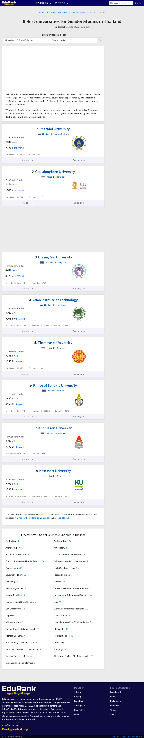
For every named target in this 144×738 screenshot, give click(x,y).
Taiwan (113, 710)
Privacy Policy (135, 736)
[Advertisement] (26, 70)
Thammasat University (53, 343)
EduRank (85, 26)
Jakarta (77, 692)
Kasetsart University (53, 471)
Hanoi (77, 714)
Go (100, 40)
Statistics (26, 160)
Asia (91, 12)
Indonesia (114, 705)
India (112, 696)
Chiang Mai (46, 517)
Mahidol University (53, 129)
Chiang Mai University (53, 257)
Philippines (115, 701)
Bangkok (35, 517)
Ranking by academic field (53, 34)
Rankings (77, 160)
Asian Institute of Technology (53, 300)
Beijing (77, 696)
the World (19, 147)
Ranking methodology (15, 729)
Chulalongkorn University (53, 172)
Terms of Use (119, 736)
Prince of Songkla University (53, 385)
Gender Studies (78, 12)
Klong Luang (63, 517)
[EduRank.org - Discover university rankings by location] (9, 2)
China (113, 714)
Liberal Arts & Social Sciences (53, 12)
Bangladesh (115, 692)
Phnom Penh (80, 710)
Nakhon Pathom (23, 517)
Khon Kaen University (53, 428)
